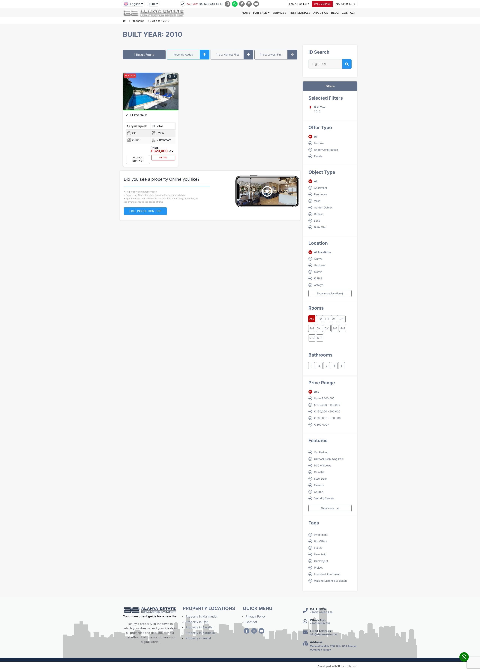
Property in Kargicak (200, 633)
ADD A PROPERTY (345, 3)
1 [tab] (145, 107)
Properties (137, 20)
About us (320, 12)
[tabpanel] (150, 91)
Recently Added (183, 54)
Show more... (329, 508)
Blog (335, 12)
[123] (150, 91)
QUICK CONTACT (138, 159)
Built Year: (320, 107)
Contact (349, 12)
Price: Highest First (227, 54)
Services (279, 12)
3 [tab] (156, 107)
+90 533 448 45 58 (205, 3)
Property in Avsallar (200, 627)
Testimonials (299, 12)
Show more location (329, 293)
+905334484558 (320, 623)
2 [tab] (151, 107)
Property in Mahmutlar (202, 616)
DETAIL (163, 157)
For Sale (260, 12)
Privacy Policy (256, 616)
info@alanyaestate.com (323, 634)
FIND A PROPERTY (299, 3)
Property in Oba (197, 622)
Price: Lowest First (271, 54)
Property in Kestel (198, 638)
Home (246, 12)
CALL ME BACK (322, 3)
